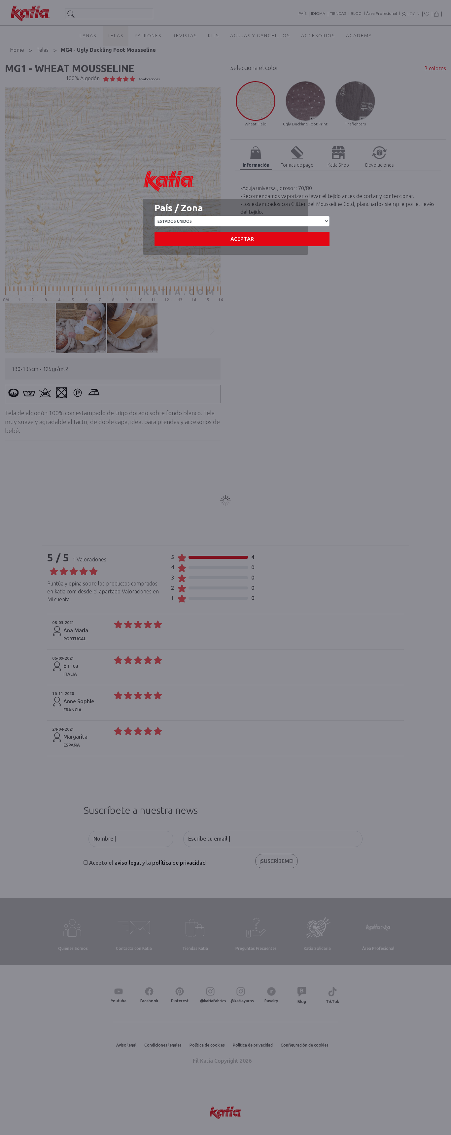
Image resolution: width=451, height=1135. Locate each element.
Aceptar (242, 239)
